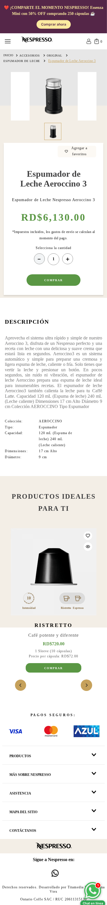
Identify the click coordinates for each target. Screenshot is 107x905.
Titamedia (76, 887)
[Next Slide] (86, 685)
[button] (88, 546)
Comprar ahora (53, 24)
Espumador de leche (21, 61)
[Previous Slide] (20, 685)
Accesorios (29, 55)
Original (54, 55)
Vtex (53, 892)
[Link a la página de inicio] (8, 55)
